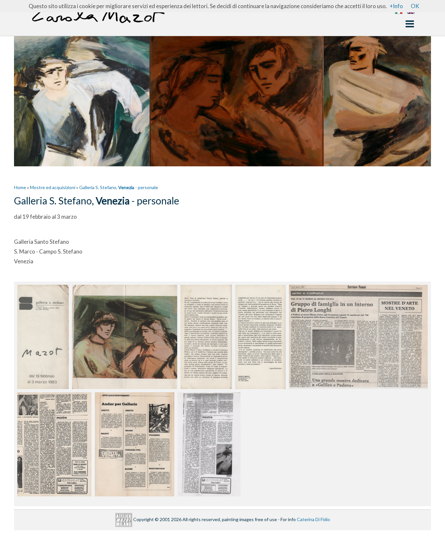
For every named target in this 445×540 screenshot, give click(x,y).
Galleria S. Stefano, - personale (118, 187)
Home (20, 187)
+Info (396, 6)
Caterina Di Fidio (313, 519)
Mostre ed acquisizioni (52, 187)
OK (415, 6)
